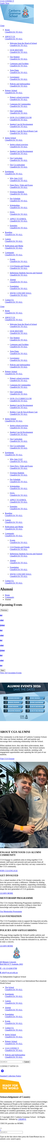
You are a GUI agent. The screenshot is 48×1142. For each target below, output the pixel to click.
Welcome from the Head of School (23, 43)
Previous (4, 610)
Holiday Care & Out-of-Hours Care (24, 131)
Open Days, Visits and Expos (21, 185)
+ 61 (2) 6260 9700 (8, 968)
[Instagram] (2, 1071)
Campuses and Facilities (19, 64)
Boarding (8, 232)
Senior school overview (19, 144)
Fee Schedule (15, 199)
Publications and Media (14, 246)
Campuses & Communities (20, 104)
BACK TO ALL (16, 32)
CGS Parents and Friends (20, 266)
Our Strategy (15, 57)
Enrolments (9, 171)
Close (2, 26)
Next (2, 670)
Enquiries (13, 226)
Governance (14, 77)
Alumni (13, 280)
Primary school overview (19, 97)
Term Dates (14, 70)
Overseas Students (17, 192)
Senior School (10, 138)
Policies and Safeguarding (20, 84)
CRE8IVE (22, 1119)
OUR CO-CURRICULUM (21, 117)
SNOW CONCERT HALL (21, 293)
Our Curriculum (16, 111)
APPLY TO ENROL (18, 219)
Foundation (14, 286)
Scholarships (15, 205)
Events (12, 259)
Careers (8, 239)
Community (9, 253)
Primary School (11, 90)
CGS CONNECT (7, 1)
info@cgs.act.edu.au (9, 973)
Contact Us (9, 300)
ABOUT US (10, 37)
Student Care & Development (21, 124)
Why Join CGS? (16, 178)
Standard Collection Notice (10, 1076)
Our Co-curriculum (17, 165)
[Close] (1, 1128)
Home (7, 30)
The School (9, 987)
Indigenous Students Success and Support (26, 273)
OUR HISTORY (16, 50)
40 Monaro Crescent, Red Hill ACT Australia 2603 (11, 963)
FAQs (12, 212)
